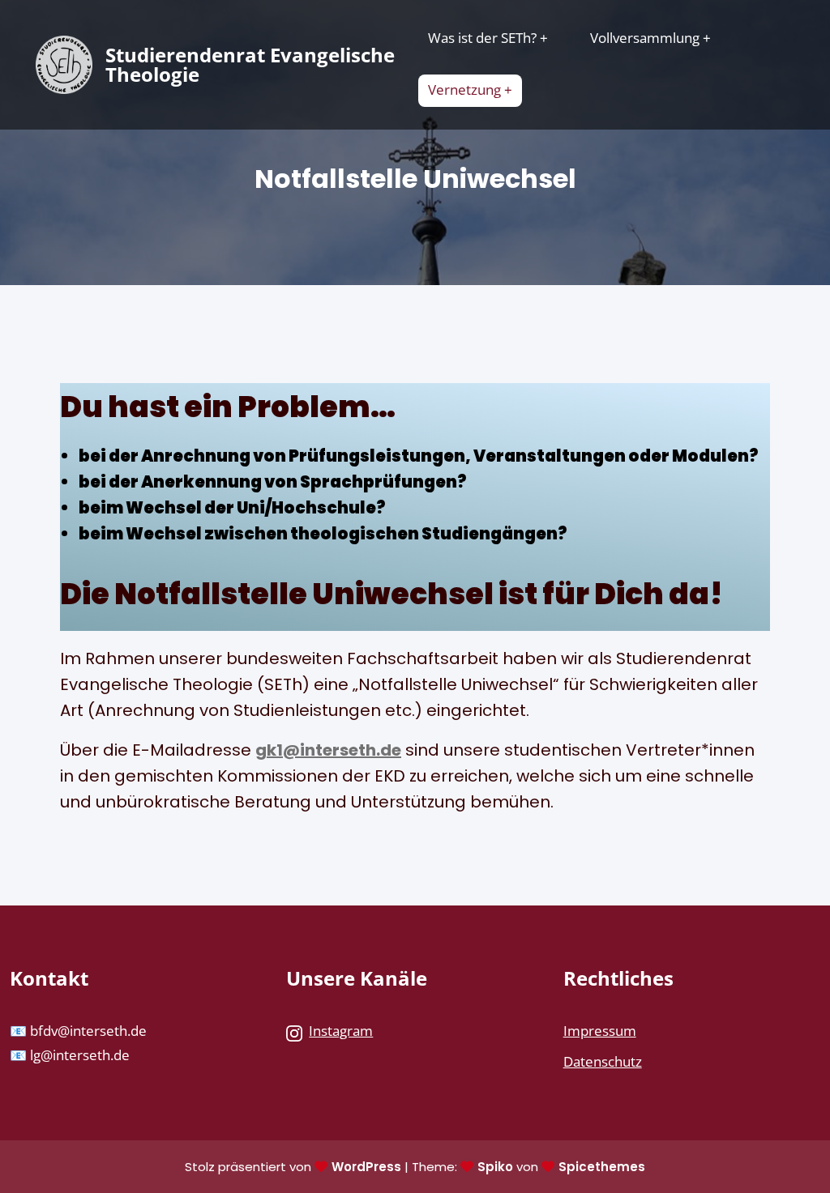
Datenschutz (602, 1061)
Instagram (341, 1030)
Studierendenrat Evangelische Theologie (250, 64)
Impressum (599, 1030)
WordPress (366, 1166)
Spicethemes (601, 1166)
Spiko (495, 1166)
